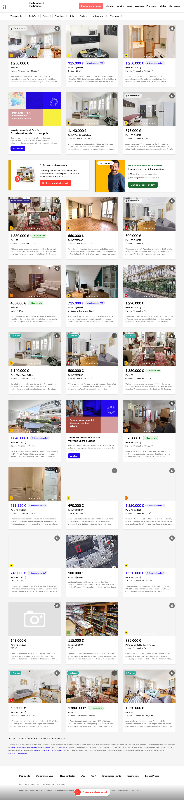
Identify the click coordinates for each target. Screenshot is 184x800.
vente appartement (29, 747)
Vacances (139, 6)
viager (62, 747)
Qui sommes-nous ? (45, 775)
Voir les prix (18, 148)
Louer (129, 6)
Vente (21, 738)
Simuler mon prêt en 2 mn (143, 184)
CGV (93, 775)
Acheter (110, 6)
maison (37, 750)
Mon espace (174, 6)
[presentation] (11, 42)
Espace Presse (152, 775)
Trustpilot (61, 784)
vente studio (45, 747)
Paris (45, 738)
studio (53, 750)
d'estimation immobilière (17, 753)
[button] (29, 55)
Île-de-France (33, 738)
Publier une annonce (91, 6)
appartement (46, 750)
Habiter (162, 6)
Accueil (11, 738)
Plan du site (24, 775)
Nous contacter (67, 775)
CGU (83, 775)
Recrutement (133, 775)
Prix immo (151, 6)
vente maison (16, 747)
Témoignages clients (111, 775)
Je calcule (74, 456)
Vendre (120, 6)
